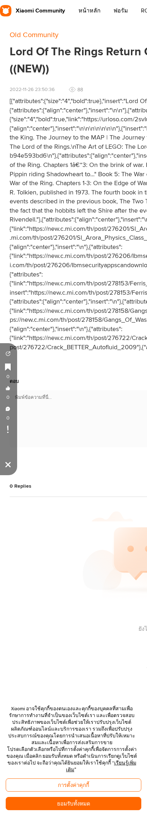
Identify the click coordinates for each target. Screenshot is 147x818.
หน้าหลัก (89, 11)
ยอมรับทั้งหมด (73, 803)
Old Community (34, 35)
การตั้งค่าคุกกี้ (73, 785)
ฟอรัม (120, 11)
